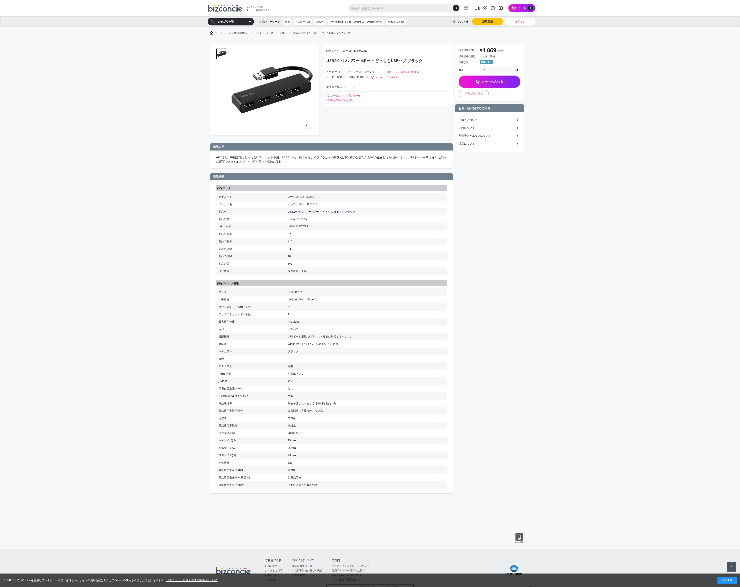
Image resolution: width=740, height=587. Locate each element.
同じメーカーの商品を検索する (403, 72)
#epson (319, 21)
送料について (467, 128)
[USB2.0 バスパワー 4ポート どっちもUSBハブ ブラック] (272, 90)
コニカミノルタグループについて (350, 566)
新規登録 (487, 21)
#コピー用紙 (303, 21)
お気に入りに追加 (473, 93)
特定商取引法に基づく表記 (307, 570)
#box (287, 21)
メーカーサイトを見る (386, 77)
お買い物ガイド (274, 566)
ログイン (520, 21)
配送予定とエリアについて (475, 135)
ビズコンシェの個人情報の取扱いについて (192, 580)
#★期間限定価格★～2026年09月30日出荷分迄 (356, 21)
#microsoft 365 (396, 21)
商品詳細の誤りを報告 (341, 100)
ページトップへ (731, 567)
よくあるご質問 (274, 570)
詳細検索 (466, 8)
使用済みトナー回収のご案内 (348, 570)
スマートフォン (519, 538)
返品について (467, 143)
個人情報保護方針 (302, 566)
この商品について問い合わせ (345, 95)
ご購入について (468, 120)
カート (524, 8)
